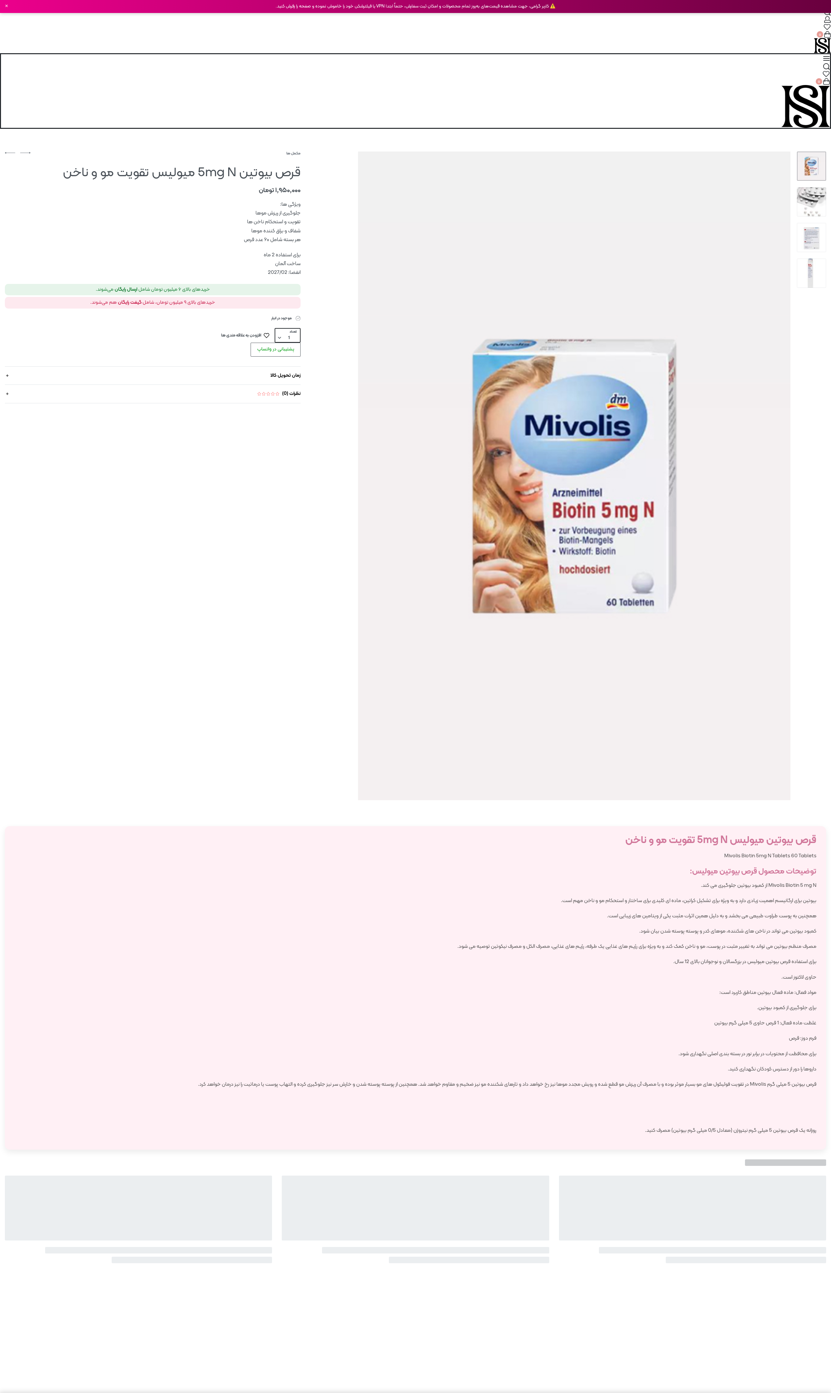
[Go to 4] (811, 273)
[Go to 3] (811, 237)
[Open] (827, 27)
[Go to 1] (811, 166)
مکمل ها (293, 153)
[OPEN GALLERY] (574, 476)
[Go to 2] (811, 201)
